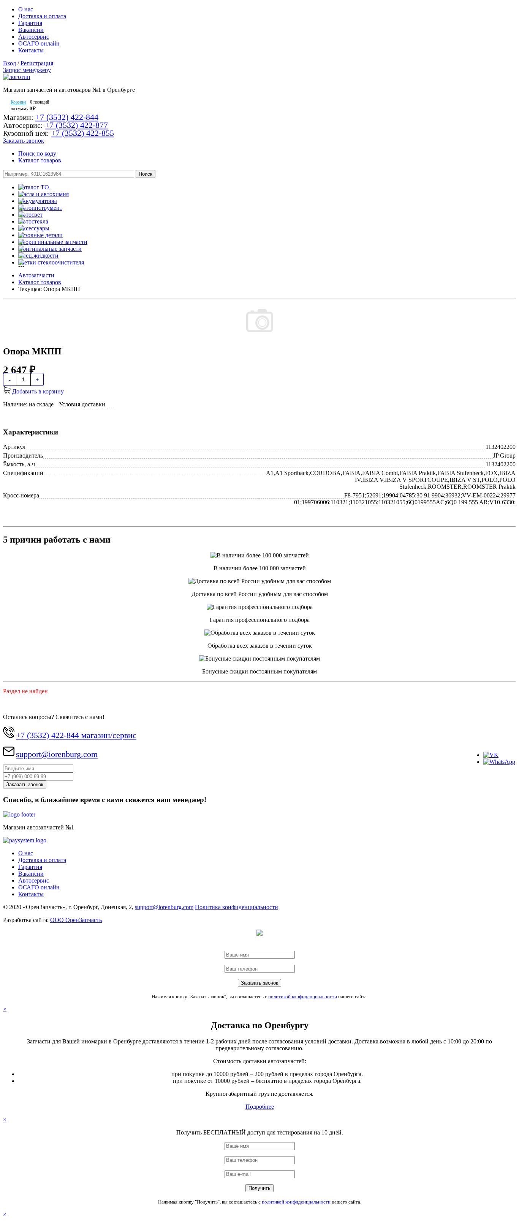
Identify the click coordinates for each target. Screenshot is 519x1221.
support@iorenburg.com (57, 754)
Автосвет (30, 214)
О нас (25, 9)
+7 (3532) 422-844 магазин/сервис (76, 735)
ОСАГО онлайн (39, 43)
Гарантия (30, 23)
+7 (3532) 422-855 (82, 133)
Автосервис (33, 36)
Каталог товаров (39, 160)
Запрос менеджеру (27, 70)
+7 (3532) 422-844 (66, 117)
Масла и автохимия (43, 194)
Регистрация (37, 63)
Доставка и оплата (42, 16)
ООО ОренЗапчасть (76, 920)
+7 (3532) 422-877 (76, 125)
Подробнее (259, 1106)
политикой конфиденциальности (302, 996)
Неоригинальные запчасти (52, 242)
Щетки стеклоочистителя (51, 262)
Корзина (18, 102)
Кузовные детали (40, 235)
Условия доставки (82, 404)
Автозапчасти (36, 275)
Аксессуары (33, 228)
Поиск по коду (37, 153)
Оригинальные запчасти (50, 248)
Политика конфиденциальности (236, 907)
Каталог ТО (33, 187)
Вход (9, 63)
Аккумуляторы (37, 201)
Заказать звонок (23, 140)
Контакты (31, 50)
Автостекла (33, 221)
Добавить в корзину (37, 391)
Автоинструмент (40, 208)
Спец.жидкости (38, 255)
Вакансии (31, 30)
